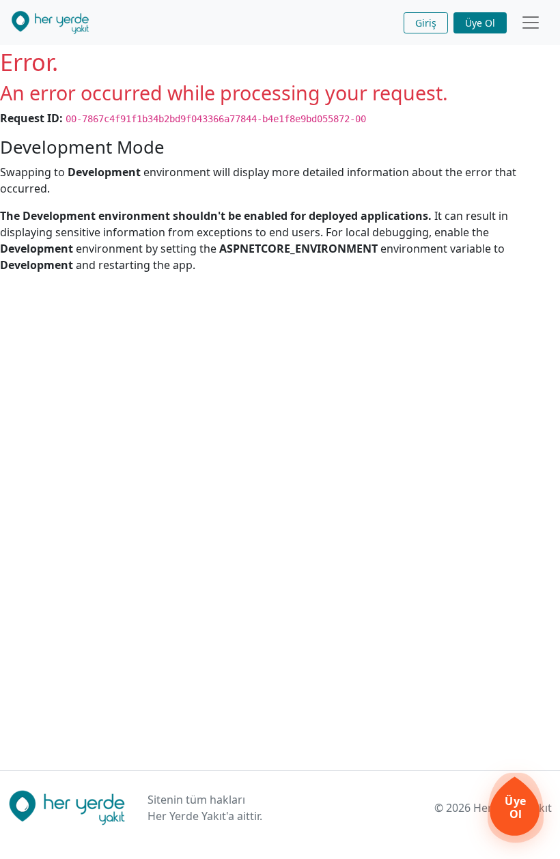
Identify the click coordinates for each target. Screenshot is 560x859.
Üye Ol (480, 22)
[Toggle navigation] (530, 23)
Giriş (425, 22)
